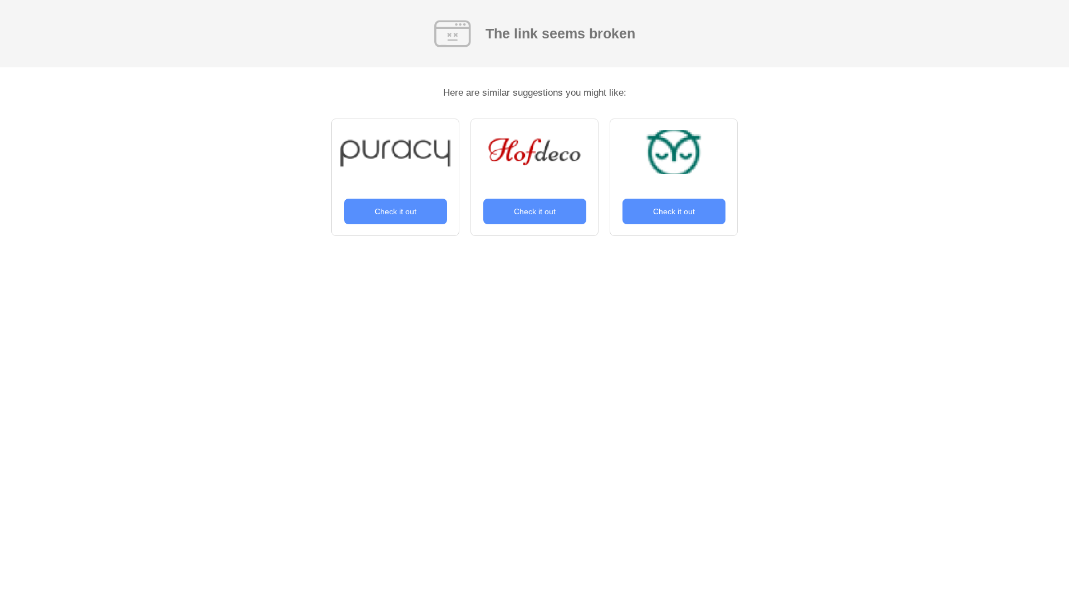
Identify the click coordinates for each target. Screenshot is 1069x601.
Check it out (395, 211)
